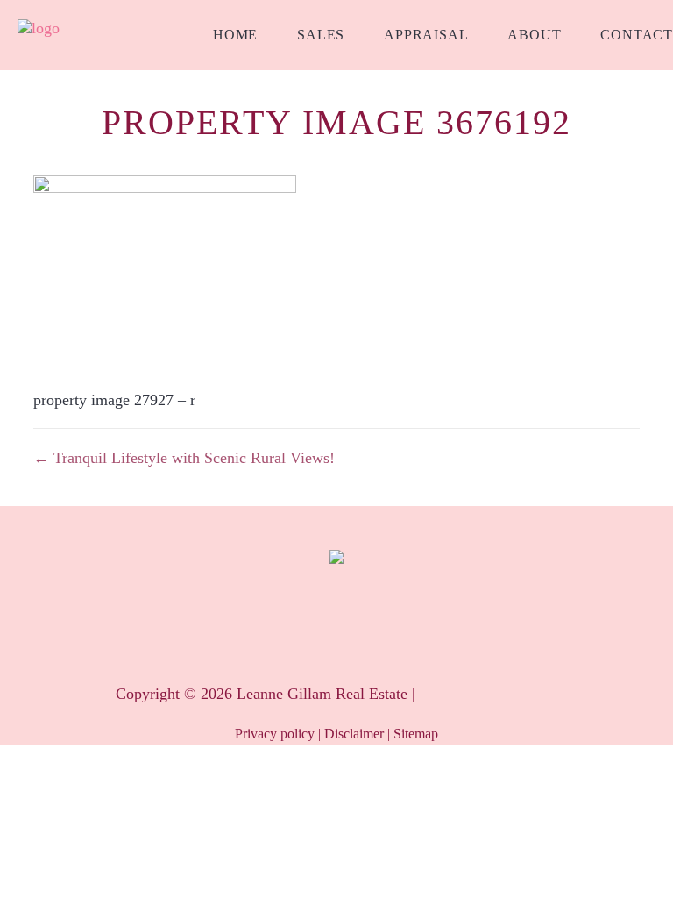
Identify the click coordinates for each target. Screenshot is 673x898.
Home (235, 34)
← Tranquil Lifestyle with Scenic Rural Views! (184, 458)
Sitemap (415, 733)
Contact (636, 34)
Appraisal (426, 34)
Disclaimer (354, 733)
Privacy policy (275, 733)
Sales (320, 34)
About (534, 34)
